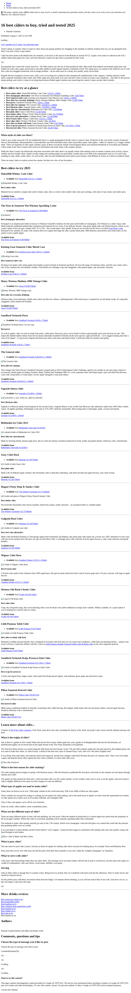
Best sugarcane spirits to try (12, 899)
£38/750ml (79, 96)
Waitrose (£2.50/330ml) (28, 524)
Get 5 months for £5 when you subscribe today (20, 44)
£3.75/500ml (58, 114)
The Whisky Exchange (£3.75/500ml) (34, 492)
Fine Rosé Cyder (116, 228)
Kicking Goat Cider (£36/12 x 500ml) (34, 252)
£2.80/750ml (77, 100)
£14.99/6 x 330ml (49, 107)
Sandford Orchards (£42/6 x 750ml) (33, 320)
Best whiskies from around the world (16, 906)
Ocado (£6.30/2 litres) (28, 594)
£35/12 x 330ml (45, 119)
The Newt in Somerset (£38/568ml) (33, 211)
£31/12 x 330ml (54, 93)
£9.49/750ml (53, 128)
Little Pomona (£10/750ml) (30, 629)
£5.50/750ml (41, 112)
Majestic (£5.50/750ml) (28, 460)
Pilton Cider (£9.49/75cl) (29, 695)
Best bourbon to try (9, 904)
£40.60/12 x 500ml (49, 105)
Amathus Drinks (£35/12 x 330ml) (33, 560)
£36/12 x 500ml (70, 98)
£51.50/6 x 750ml (73, 126)
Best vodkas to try (8, 911)
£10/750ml (58, 123)
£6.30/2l (52, 121)
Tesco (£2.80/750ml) (27, 286)
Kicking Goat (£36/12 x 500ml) (14, 274)
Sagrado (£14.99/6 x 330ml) (30, 393)
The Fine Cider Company (21, 730)
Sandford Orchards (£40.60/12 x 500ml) (35, 357)
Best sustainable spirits (10, 902)
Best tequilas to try (8, 909)
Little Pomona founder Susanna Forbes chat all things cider (69, 644)
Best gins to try (7, 913)
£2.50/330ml (52, 116)
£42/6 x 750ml (43, 102)
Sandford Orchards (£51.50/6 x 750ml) (35, 663)
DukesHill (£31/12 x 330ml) (30, 179)
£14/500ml (57, 109)
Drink (8, 5)
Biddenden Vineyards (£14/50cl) (32, 428)
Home (8, 3)
